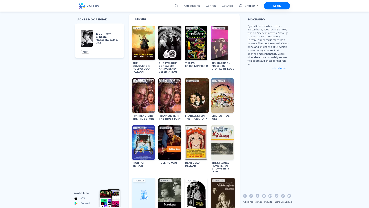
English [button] (249, 6)
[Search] (176, 6)
